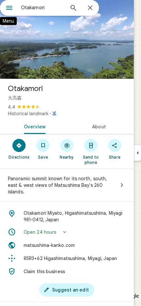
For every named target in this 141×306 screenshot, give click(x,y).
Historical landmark (28, 114)
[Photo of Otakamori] (67, 39)
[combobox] (42, 7)
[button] (67, 232)
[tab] (33, 126)
